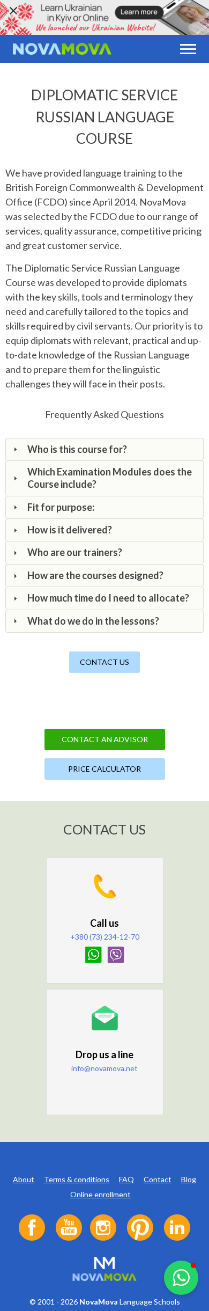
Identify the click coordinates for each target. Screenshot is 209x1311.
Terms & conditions (76, 1179)
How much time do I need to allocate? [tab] (108, 598)
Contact (157, 1179)
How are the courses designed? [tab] (95, 575)
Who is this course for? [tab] (77, 449)
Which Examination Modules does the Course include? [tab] (109, 478)
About (23, 1179)
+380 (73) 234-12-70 (104, 936)
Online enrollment (100, 1194)
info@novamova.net (104, 1068)
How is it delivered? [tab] (69, 530)
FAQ (126, 1179)
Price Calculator (104, 768)
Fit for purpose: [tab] (60, 507)
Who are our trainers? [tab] (74, 552)
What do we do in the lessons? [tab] (93, 621)
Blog (188, 1179)
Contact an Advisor (105, 739)
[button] (181, 1278)
